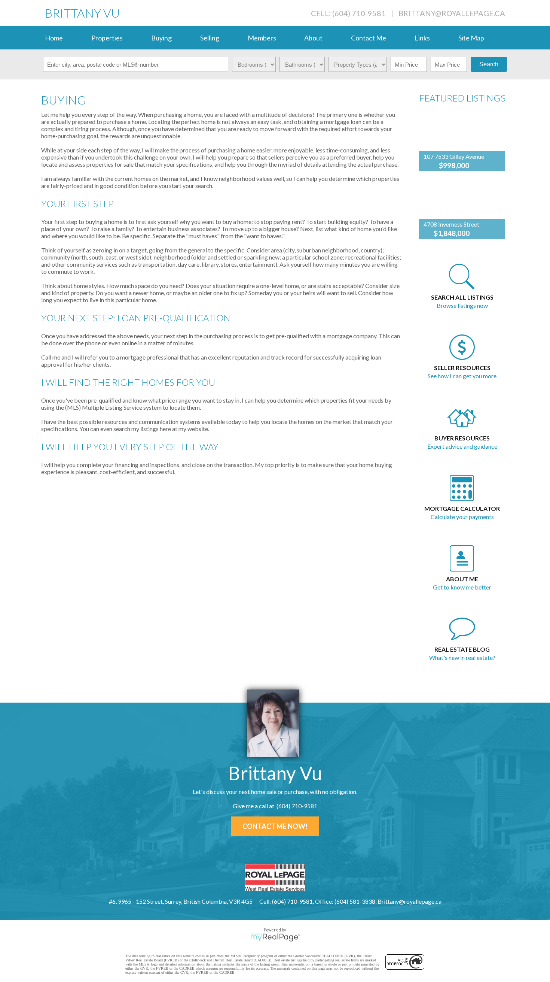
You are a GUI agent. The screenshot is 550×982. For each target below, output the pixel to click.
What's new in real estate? (462, 657)
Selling (209, 38)
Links (422, 38)
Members (262, 38)
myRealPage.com (275, 937)
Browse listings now (462, 305)
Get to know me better (462, 587)
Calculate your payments (462, 516)
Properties (107, 38)
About (313, 38)
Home (54, 38)
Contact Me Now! (275, 826)
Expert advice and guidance (462, 446)
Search (488, 64)
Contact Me (368, 38)
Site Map (471, 38)
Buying (161, 38)
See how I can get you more (462, 375)
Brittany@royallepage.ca (451, 13)
